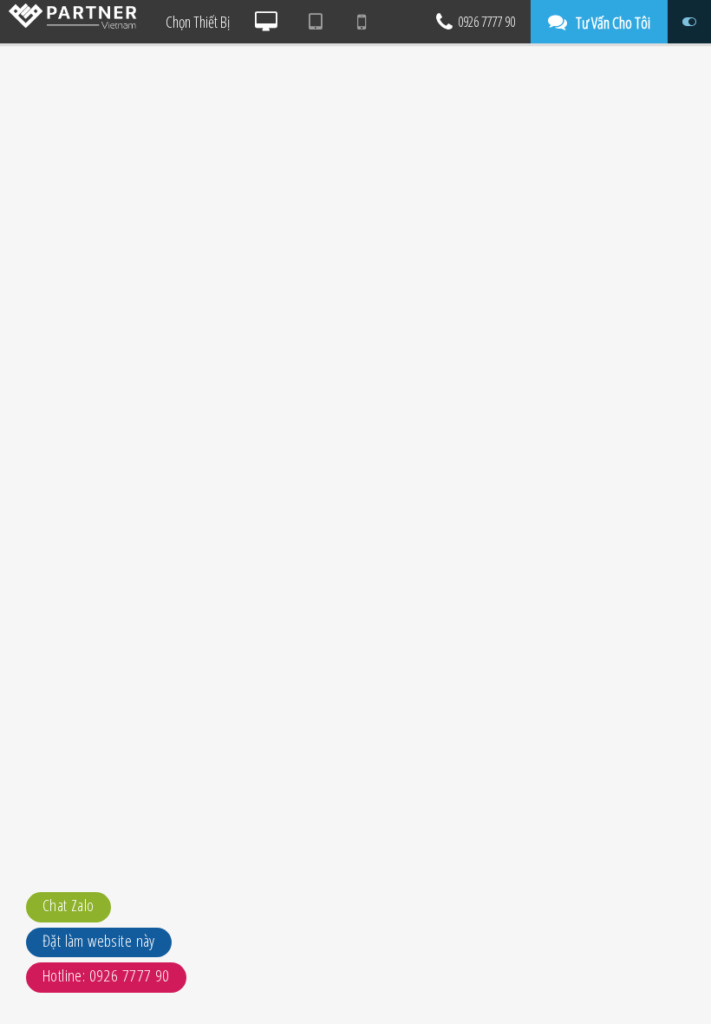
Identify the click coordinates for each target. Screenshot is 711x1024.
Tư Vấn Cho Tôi (613, 22)
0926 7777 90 (486, 21)
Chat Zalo (68, 905)
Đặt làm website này (98, 940)
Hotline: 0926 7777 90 (106, 975)
